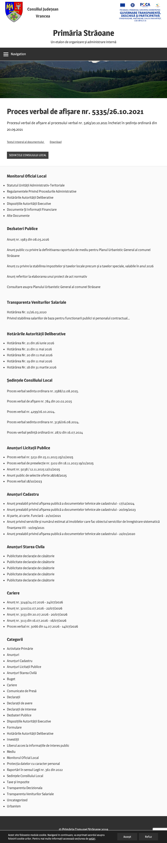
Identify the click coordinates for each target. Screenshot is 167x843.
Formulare (14, 727)
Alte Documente (18, 216)
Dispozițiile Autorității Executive (29, 204)
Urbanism (14, 806)
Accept (127, 836)
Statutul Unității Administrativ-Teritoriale (36, 185)
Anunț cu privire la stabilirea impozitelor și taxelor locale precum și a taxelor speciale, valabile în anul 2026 (80, 266)
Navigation (18, 54)
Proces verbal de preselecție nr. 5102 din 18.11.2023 (42, 463)
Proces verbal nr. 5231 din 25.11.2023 (32, 457)
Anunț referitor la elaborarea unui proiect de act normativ (47, 276)
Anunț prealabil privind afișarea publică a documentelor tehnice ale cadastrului (62, 503)
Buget (11, 679)
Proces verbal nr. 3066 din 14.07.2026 (33, 626)
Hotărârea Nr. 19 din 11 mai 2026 (29, 361)
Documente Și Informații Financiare (32, 209)
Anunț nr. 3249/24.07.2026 (25, 602)
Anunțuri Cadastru (19, 661)
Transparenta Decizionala (24, 788)
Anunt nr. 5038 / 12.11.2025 (25, 469)
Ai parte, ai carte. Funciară (25, 516)
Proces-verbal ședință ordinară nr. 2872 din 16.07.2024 (45, 432)
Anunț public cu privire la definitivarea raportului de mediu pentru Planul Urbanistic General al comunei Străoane (79, 253)
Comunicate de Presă (21, 691)
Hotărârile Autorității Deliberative (30, 197)
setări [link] (92, 838)
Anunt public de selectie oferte (28, 475)
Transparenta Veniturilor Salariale (30, 794)
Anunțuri (13, 655)
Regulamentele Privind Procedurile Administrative (41, 191)
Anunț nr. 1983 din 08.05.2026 (28, 239)
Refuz (148, 836)
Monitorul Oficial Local (23, 758)
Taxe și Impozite (18, 782)
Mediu (11, 752)
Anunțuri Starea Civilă (22, 673)
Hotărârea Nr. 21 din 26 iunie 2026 (30, 343)
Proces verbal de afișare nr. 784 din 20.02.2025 (39, 401)
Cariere (12, 685)
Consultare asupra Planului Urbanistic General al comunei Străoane (53, 287)
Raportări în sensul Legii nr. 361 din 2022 (35, 770)
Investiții (13, 739)
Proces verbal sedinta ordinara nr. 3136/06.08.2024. (43, 422)
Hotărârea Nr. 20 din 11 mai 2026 (30, 355)
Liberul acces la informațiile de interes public (38, 745)
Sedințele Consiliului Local (27, 155)
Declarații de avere (19, 703)
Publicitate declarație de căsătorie (30, 556)
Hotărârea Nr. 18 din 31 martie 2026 (31, 367)
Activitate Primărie (20, 649)
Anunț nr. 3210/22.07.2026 (25, 608)
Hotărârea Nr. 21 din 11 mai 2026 (29, 349)
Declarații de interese (21, 709)
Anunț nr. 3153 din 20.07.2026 (27, 614)
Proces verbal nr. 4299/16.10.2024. (31, 412)
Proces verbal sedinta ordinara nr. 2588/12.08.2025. (43, 391)
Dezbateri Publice (19, 715)
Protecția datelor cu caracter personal (33, 764)
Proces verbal (16, 481)
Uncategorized (17, 800)
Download (56, 142)
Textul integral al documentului (26, 142)
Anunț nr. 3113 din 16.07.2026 (27, 620)
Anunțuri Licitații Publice (24, 667)
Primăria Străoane (83, 33)
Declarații (13, 697)
